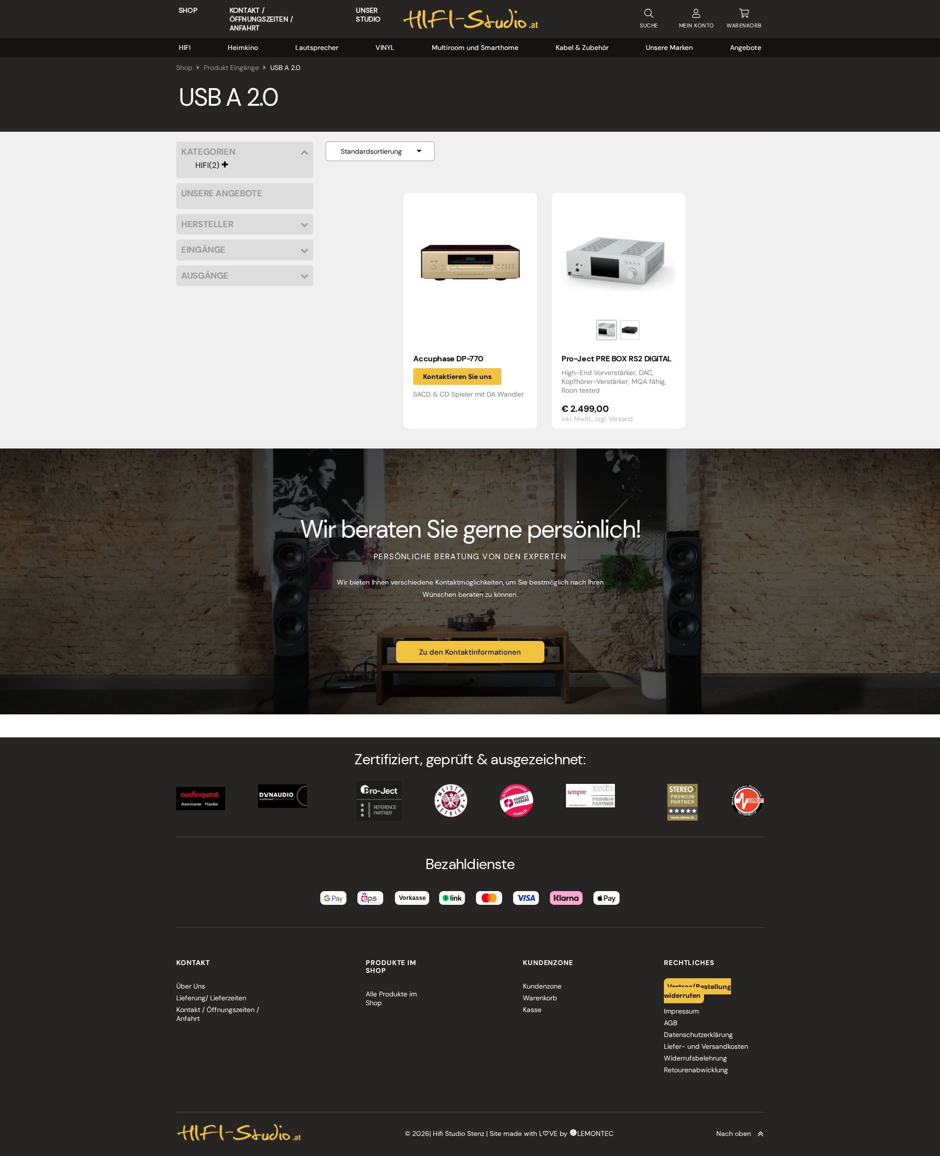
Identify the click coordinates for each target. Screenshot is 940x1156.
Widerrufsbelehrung (695, 1058)
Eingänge (203, 250)
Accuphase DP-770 (448, 359)
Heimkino (243, 47)
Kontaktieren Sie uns (457, 376)
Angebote (745, 47)
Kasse (532, 1009)
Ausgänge (205, 276)
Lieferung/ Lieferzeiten (211, 997)
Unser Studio (368, 15)
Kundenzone (542, 986)
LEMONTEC (595, 1133)
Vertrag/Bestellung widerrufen (697, 990)
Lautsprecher (316, 47)
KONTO (696, 25)
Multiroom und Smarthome (475, 47)
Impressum (681, 1011)
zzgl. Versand (614, 419)
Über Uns (190, 986)
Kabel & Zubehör (582, 47)
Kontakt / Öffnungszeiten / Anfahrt (261, 19)
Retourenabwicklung (696, 1069)
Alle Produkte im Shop (391, 998)
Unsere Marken (669, 47)
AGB (670, 1022)
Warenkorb (540, 997)
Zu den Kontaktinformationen (470, 652)
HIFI (184, 47)
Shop (188, 10)
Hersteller (207, 224)
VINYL (385, 47)
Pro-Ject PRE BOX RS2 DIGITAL (617, 359)
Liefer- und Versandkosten (706, 1046)
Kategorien (208, 152)
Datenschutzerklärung (698, 1034)
